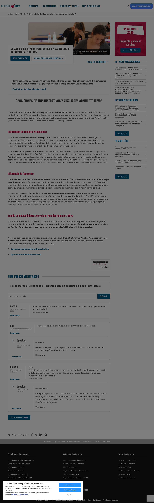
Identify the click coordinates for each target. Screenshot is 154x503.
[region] (43, 490)
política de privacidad (19, 495)
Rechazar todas (70, 490)
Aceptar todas (69, 485)
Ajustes (69, 495)
